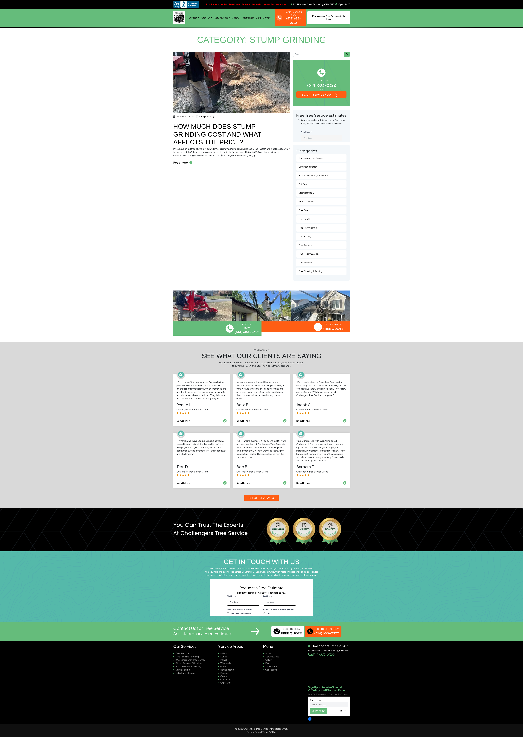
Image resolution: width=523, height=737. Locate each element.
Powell (223, 659)
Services (193, 17)
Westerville (226, 663)
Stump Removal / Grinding (188, 663)
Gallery (235, 17)
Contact (267, 17)
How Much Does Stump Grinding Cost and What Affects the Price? (217, 134)
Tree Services (305, 262)
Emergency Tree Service (311, 157)
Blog (258, 17)
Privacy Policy (254, 732)
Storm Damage (306, 192)
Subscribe (315, 700)
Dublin (223, 656)
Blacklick (224, 672)
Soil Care (303, 184)
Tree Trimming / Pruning (187, 656)
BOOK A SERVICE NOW (317, 94)
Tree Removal (305, 245)
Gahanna (224, 666)
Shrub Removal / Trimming (188, 666)
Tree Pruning (305, 236)
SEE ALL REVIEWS (260, 498)
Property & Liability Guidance (313, 175)
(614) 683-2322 (321, 85)
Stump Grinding (207, 116)
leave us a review (243, 365)
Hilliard (223, 653)
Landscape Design (308, 166)
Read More (182, 162)
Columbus (225, 679)
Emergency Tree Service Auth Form (328, 18)
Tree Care (303, 210)
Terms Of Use (269, 732)
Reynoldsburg (227, 669)
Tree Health (304, 219)
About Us (205, 17)
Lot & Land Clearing (185, 672)
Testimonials (247, 17)
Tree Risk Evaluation (309, 253)
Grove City (225, 682)
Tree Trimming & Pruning (310, 271)
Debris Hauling (182, 669)
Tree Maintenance (308, 227)
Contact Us (271, 669)
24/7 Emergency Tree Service (190, 659)
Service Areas (221, 17)
